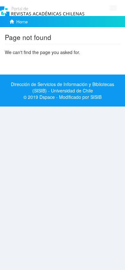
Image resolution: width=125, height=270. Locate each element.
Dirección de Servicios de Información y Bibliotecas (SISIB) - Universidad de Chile (62, 87)
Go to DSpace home (25, 62)
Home (22, 22)
